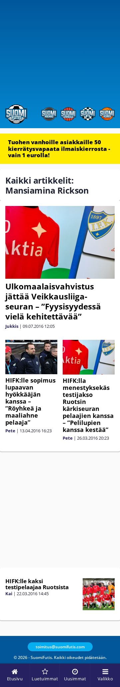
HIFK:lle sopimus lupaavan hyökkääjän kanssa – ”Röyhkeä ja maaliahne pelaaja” (30, 401)
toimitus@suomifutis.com (60, 647)
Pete (10, 431)
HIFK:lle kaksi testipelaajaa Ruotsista (37, 584)
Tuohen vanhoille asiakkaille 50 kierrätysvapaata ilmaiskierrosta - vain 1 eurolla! (59, 148)
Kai (8, 594)
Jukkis (11, 326)
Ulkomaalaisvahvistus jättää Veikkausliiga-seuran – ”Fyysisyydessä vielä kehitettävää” (53, 301)
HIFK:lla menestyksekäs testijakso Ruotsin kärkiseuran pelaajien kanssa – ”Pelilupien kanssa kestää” (88, 405)
